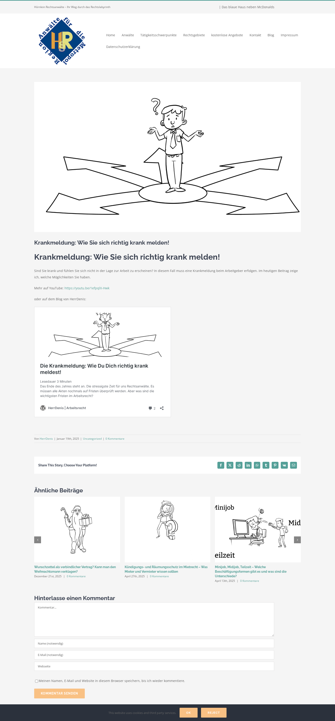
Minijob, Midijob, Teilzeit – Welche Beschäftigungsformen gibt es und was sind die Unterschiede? (250, 571)
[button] (37, 539)
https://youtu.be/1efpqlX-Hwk (86, 288)
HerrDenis (46, 439)
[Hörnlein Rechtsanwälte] (61, 15)
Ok (188, 712)
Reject (214, 712)
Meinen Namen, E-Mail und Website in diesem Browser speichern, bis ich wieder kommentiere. (112, 681)
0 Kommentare (115, 439)
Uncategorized (92, 439)
